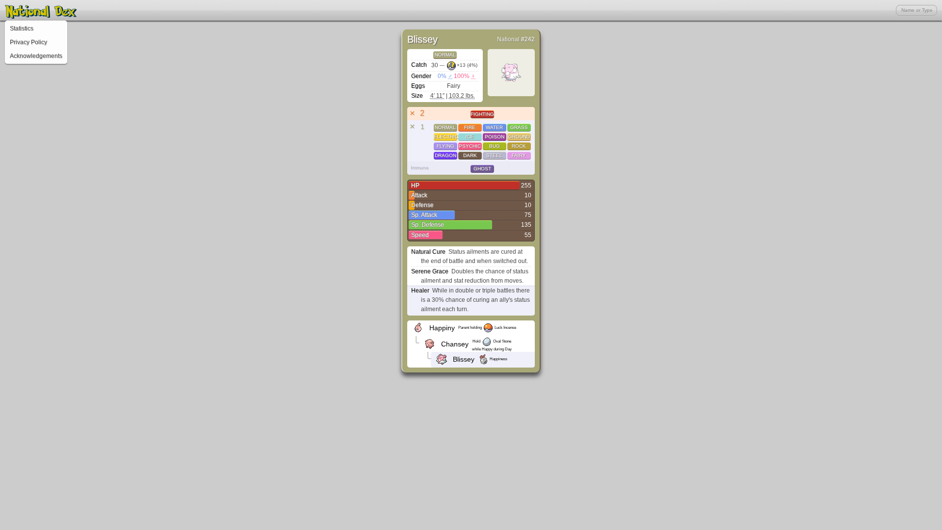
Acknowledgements (36, 56)
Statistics (21, 28)
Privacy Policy (28, 42)
